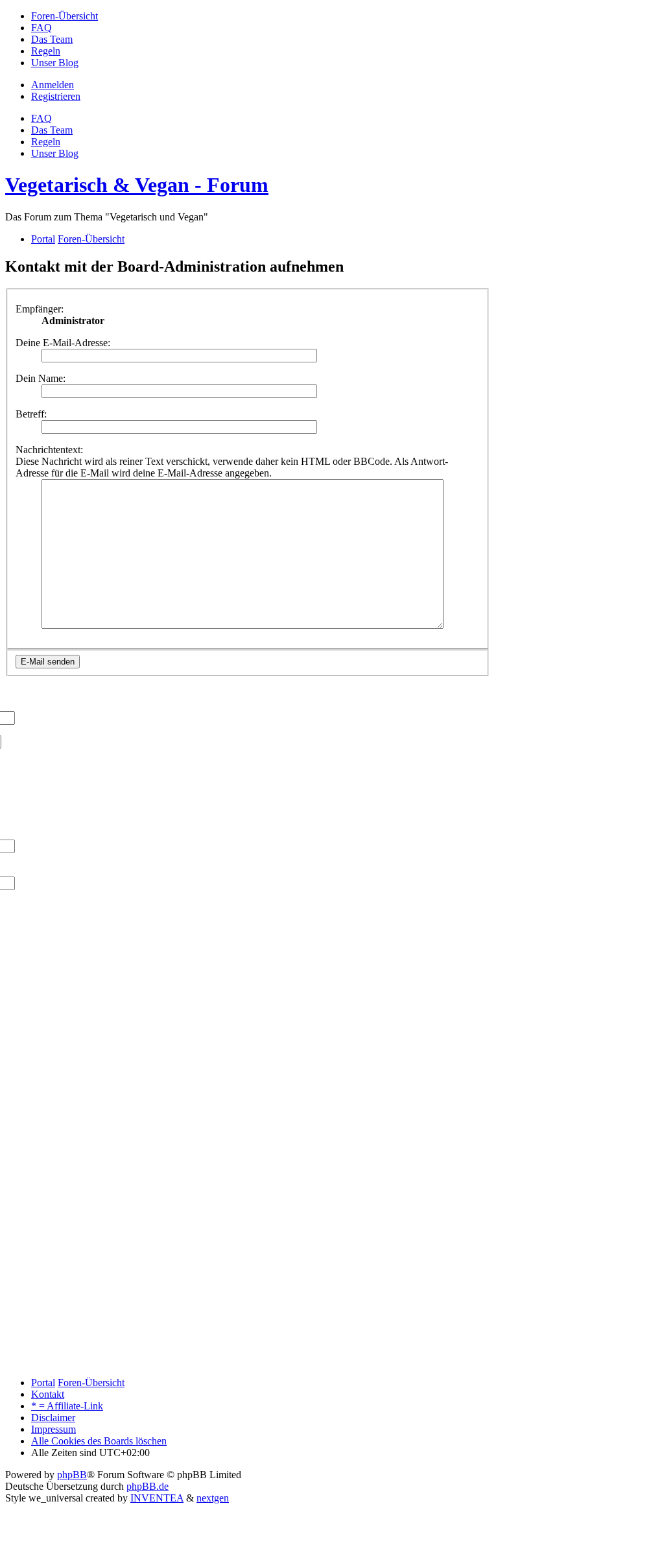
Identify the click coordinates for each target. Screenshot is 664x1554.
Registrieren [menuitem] (55, 96)
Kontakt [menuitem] (47, 1394)
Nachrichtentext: (49, 449)
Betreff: (31, 413)
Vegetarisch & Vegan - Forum (136, 184)
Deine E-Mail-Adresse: (63, 342)
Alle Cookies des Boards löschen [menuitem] (99, 1440)
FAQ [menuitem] (41, 118)
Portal (43, 238)
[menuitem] (64, 15)
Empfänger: (40, 308)
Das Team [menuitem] (52, 129)
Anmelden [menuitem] (52, 84)
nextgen (212, 1497)
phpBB (72, 1474)
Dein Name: (40, 378)
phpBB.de (147, 1486)
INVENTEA (157, 1497)
